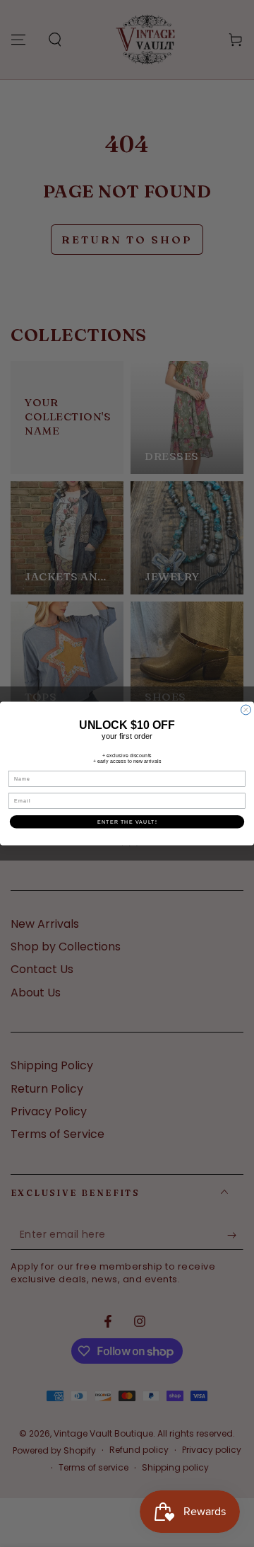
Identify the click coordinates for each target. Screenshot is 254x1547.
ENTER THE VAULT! (127, 821)
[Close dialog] (246, 710)
